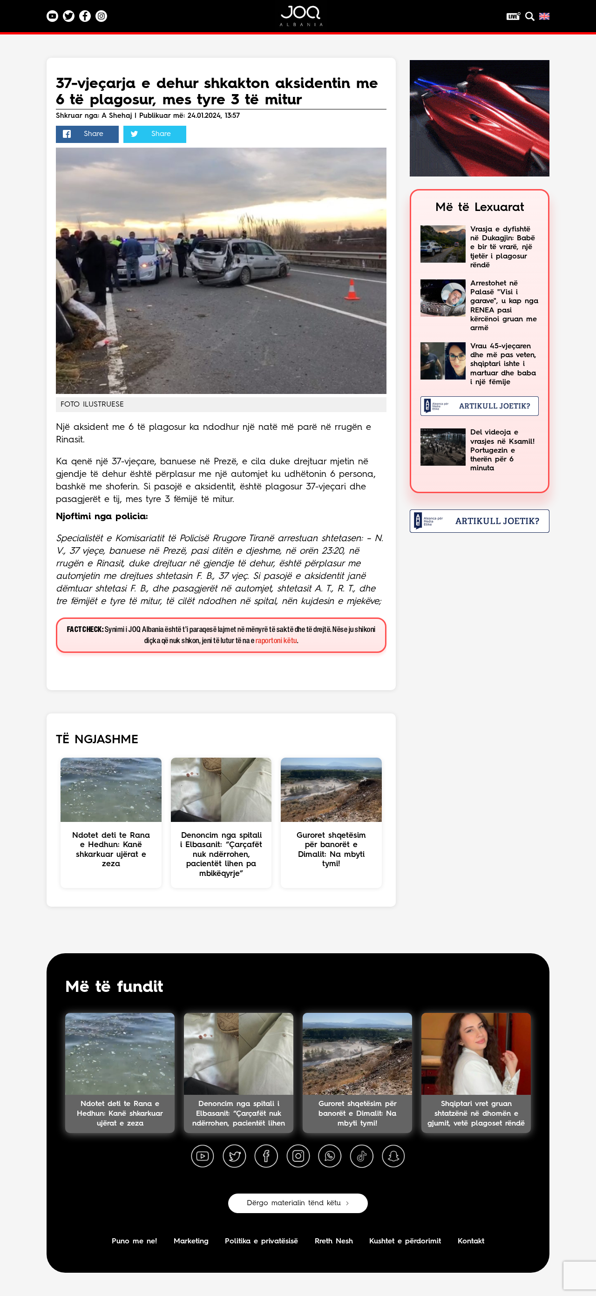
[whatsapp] (329, 1156)
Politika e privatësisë (261, 1241)
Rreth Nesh (334, 1241)
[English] (544, 16)
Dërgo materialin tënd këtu (294, 1203)
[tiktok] (362, 1156)
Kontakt (471, 1241)
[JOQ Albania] (307, 19)
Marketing (191, 1241)
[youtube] (202, 1156)
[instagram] (298, 1156)
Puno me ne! (134, 1241)
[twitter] (234, 1156)
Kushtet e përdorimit (405, 1241)
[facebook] (266, 1156)
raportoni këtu (276, 641)
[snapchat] (393, 1156)
